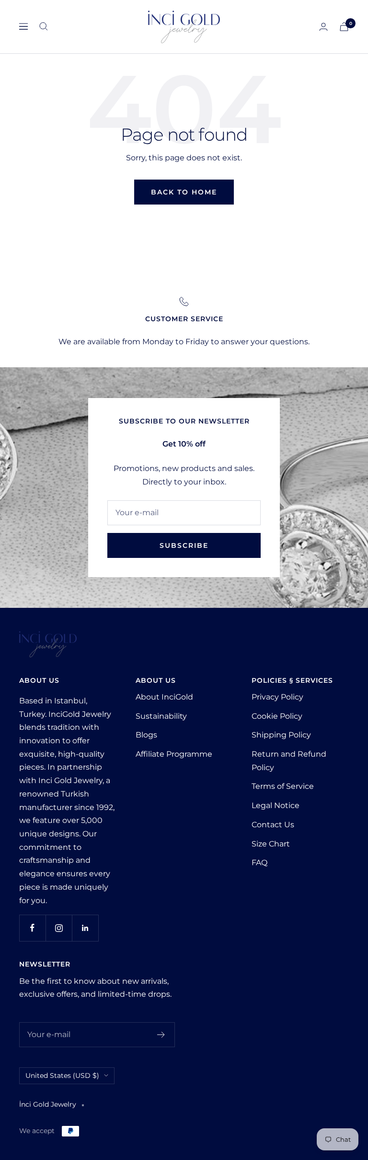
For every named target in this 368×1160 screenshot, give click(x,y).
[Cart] (344, 26)
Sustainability (161, 716)
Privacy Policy (277, 696)
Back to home (184, 192)
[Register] (161, 1034)
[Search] (43, 26)
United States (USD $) (62, 1075)
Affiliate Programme (174, 754)
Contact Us (273, 824)
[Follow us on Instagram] (59, 928)
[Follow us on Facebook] (32, 928)
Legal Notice (275, 805)
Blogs (146, 734)
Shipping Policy (281, 734)
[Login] (323, 27)
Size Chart (271, 843)
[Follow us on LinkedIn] (85, 928)
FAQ (259, 862)
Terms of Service (283, 786)
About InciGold (164, 696)
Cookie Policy (277, 716)
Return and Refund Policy (289, 760)
